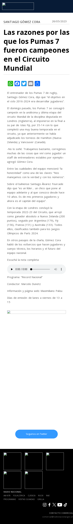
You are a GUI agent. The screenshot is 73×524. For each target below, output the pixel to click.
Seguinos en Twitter (36, 433)
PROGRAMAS (10, 499)
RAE (48, 495)
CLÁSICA (31, 495)
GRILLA (40, 499)
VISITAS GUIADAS (26, 499)
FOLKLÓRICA (19, 495)
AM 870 (7, 495)
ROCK (40, 495)
